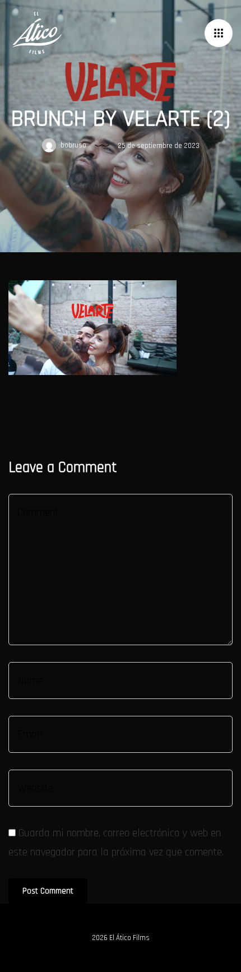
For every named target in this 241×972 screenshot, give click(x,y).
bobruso (72, 145)
